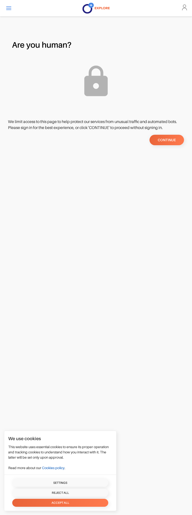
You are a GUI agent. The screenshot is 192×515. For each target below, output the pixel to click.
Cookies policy (53, 468)
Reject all (60, 493)
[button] (9, 8)
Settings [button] (60, 483)
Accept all (60, 503)
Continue (167, 140)
